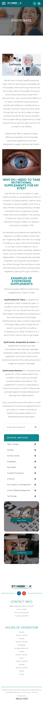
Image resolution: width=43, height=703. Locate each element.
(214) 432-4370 (24, 612)
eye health (11, 467)
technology (12, 496)
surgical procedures (15, 473)
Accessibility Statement (12, 692)
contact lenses (13, 456)
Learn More (21, 520)
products (11, 479)
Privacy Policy (26, 692)
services (10, 450)
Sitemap (35, 692)
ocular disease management (18, 490)
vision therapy (13, 444)
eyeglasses (11, 461)
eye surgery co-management (19, 485)
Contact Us (21, 553)
